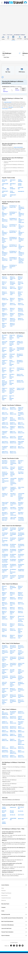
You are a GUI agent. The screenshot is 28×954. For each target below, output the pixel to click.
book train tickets (7, 102)
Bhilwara (17, 90)
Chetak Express (6, 86)
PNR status (10, 107)
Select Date (23, 89)
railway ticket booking (18, 147)
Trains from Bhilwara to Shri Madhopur (11, 799)
